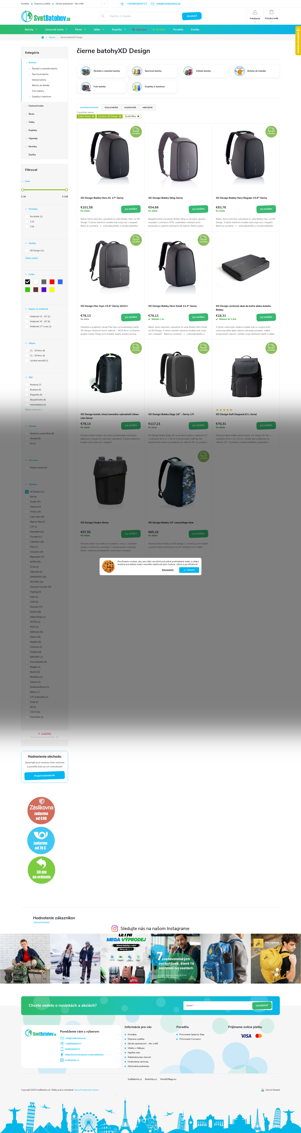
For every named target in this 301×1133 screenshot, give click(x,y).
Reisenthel (36, 531)
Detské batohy (39, 79)
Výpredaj (33, 138)
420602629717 (72, 1049)
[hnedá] (36, 290)
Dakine (35, 637)
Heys (33, 546)
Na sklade (36, 216)
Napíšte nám (134, 1052)
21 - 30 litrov (37, 355)
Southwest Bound (39, 687)
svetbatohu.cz (72, 1060)
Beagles (35, 667)
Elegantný (36, 394)
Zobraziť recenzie (42, 922)
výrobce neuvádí (39, 360)
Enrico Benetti (38, 662)
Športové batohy (40, 74)
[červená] (53, 282)
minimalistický (37, 404)
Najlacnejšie (111, 107)
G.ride (34, 566)
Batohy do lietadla (40, 85)
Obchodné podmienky (138, 1066)
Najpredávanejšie (89, 107)
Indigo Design (37, 617)
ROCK (34, 627)
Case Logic (37, 516)
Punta (34, 702)
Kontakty (25, 3)
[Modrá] (61, 282)
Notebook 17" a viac (40, 326)
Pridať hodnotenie (44, 775)
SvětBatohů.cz (135, 1079)
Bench (34, 672)
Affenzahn (36, 571)
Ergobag (35, 592)
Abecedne (148, 107)
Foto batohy (38, 91)
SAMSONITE (37, 576)
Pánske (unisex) (38, 467)
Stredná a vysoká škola (41, 433)
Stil (32, 707)
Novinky (33, 146)
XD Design (36, 250)
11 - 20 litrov (37, 350)
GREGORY (36, 657)
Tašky (31, 122)
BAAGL (35, 612)
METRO (35, 622)
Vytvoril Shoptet (272, 1090)
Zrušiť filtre (46, 733)
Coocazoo (36, 551)
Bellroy (34, 692)
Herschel (36, 607)
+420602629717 (73, 1043)
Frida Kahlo (36, 717)
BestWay (36, 677)
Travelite (36, 536)
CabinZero (36, 541)
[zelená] (28, 290)
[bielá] (36, 282)
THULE (35, 511)
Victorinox (36, 647)
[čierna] (28, 282)
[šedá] (44, 282)
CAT (33, 526)
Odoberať (262, 1005)
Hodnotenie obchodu (138, 1061)
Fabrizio (35, 682)
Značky (32, 154)
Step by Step (37, 521)
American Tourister (40, 587)
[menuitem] (31, 30)
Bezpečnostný (37, 399)
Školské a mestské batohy (44, 68)
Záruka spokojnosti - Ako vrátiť (69, 3)
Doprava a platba (42, 3)
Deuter (35, 501)
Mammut (35, 506)
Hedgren (35, 652)
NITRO (35, 561)
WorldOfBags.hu (168, 1079)
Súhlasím (191, 569)
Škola (31, 114)
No (32, 443)
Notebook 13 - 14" (40, 316)
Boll (33, 496)
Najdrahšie (130, 107)
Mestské (35, 438)
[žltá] (53, 290)
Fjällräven (36, 632)
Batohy (32, 62)
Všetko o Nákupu (136, 1048)
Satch (33, 597)
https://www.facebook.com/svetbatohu (84, 1054)
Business (35, 389)
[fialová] (44, 290)
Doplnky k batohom (41, 96)
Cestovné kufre (36, 105)
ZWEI (34, 602)
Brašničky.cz (151, 1079)
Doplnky (33, 130)
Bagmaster (37, 556)
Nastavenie (168, 570)
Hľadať (192, 16)
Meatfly (35, 642)
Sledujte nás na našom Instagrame (155, 929)
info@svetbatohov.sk (75, 1038)
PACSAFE (36, 582)
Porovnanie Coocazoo (190, 1039)
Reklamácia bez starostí (139, 1057)
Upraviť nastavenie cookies (86, 1090)
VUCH (35, 712)
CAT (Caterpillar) (39, 697)
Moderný (35, 384)
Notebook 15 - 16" (40, 321)
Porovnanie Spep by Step (192, 1034)
